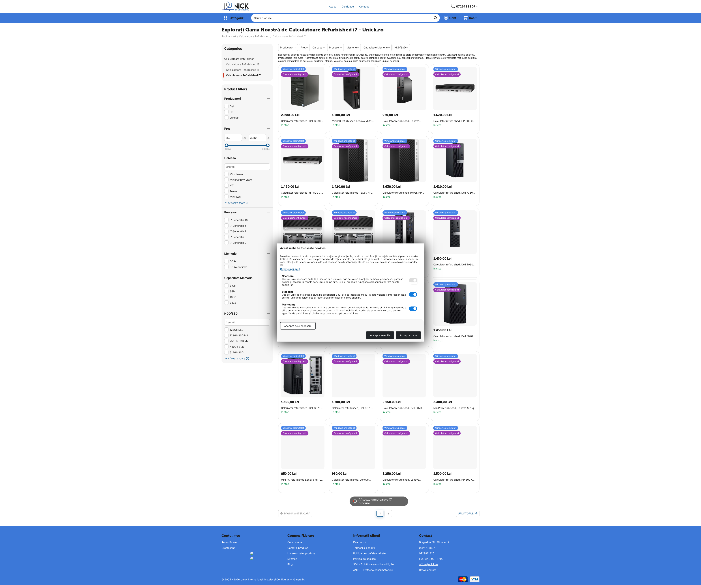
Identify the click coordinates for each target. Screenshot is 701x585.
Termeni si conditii (364, 547)
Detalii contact (427, 569)
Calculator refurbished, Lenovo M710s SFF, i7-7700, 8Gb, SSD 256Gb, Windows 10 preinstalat (401, 479)
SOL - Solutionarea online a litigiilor (374, 564)
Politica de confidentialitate (369, 553)
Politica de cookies (364, 558)
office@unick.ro (428, 564)
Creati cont (228, 547)
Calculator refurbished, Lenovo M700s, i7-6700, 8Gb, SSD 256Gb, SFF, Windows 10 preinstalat (404, 121)
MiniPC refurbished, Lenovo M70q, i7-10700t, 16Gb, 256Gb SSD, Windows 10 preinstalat (454, 408)
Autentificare (229, 542)
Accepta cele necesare (298, 325)
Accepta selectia (380, 335)
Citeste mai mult (290, 269)
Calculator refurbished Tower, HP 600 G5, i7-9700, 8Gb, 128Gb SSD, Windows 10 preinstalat (404, 192)
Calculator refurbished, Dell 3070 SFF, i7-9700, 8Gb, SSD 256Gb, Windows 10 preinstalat (351, 408)
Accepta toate (408, 335)
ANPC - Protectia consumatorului (373, 569)
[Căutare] (435, 18)
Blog (290, 564)
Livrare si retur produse (301, 553)
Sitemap (292, 558)
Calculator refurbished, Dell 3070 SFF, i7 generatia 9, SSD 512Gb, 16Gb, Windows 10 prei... (402, 408)
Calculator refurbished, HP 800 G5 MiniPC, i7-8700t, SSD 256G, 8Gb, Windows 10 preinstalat (301, 192)
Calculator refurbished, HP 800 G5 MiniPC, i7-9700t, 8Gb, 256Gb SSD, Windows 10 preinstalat (454, 121)
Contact (364, 6)
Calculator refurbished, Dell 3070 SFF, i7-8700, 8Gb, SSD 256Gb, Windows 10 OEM (300, 408)
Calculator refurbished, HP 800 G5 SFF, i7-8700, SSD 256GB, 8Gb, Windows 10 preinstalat (454, 479)
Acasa (332, 6)
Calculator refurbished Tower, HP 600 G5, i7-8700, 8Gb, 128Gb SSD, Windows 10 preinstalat (353, 192)
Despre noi (359, 542)
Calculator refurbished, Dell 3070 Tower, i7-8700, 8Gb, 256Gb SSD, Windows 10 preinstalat (453, 336)
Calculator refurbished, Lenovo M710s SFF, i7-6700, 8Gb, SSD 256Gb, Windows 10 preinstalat (350, 479)
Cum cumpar (295, 542)
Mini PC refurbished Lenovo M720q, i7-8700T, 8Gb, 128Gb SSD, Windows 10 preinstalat (353, 121)
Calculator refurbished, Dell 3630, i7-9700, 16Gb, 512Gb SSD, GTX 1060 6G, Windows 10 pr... (301, 121)
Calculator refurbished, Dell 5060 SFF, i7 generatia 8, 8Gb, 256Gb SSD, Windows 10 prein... (453, 264)
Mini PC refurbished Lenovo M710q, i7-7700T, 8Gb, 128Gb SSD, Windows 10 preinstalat (302, 479)
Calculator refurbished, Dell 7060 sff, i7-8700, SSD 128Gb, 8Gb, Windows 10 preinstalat (453, 192)
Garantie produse (297, 547)
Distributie (348, 6)
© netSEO (299, 579)
